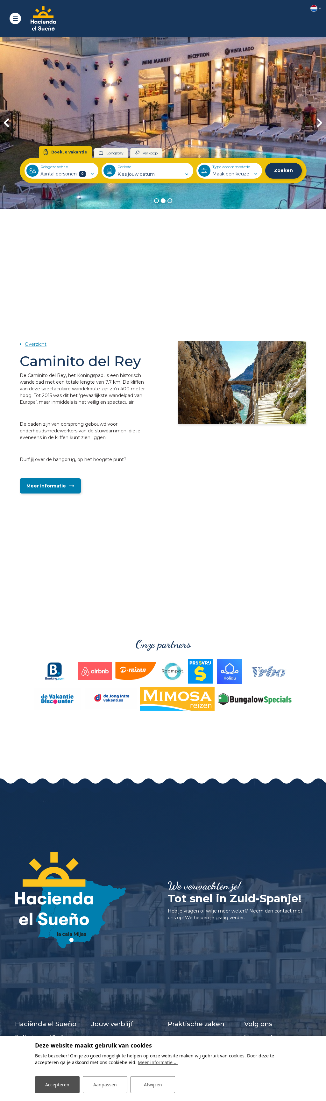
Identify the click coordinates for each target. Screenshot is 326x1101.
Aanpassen (105, 1085)
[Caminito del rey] (242, 382)
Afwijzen (153, 1085)
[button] (156, 200)
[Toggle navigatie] (15, 18)
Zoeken (283, 170)
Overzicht (35, 344)
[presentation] (6, 123)
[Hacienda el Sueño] (43, 18)
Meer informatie (46, 486)
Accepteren (57, 1085)
